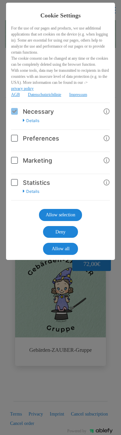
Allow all (61, 248)
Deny (60, 231)
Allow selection (60, 214)
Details (32, 121)
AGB (15, 94)
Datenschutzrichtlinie (44, 94)
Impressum (78, 94)
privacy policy (22, 88)
